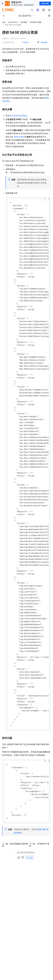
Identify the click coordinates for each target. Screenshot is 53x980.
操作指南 (24, 22)
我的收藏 (44, 42)
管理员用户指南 (35, 22)
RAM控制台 (19, 136)
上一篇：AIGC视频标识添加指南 (15, 844)
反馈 (30, 857)
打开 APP (45, 3)
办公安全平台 (13, 22)
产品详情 (25, 42)
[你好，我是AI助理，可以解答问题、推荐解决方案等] (38, 10)
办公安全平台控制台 (18, 115)
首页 (3, 22)
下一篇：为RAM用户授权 (39, 844)
